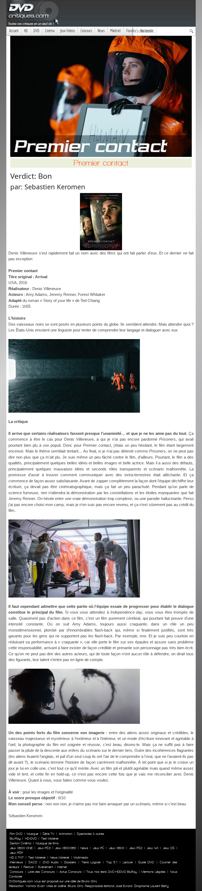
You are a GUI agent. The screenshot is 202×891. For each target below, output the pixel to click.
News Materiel (59, 857)
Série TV (48, 833)
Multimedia (81, 857)
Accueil (13, 30)
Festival (29, 867)
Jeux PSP (16, 852)
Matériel (115, 30)
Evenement (45, 867)
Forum (130, 30)
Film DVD (16, 833)
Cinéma (49, 30)
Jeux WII (152, 848)
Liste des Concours (41, 871)
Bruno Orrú (75, 886)
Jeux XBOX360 (65, 848)
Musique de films (47, 843)
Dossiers (70, 862)
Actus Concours (70, 871)
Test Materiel (49, 838)
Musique (32, 833)
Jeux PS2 (135, 848)
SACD (32, 862)
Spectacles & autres (90, 833)
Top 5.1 (111, 862)
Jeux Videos (67, 30)
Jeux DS (168, 848)
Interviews (16, 862)
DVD (36, 30)
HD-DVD (31, 838)
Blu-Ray (15, 838)
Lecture (128, 862)
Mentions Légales (153, 871)
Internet (62, 867)
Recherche (147, 30)
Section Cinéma (20, 843)
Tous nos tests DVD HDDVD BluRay (111, 871)
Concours (86, 30)
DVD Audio (51, 862)
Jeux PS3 (43, 848)
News (101, 30)
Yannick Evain (35, 886)
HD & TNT (17, 857)
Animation (65, 833)
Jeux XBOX (116, 848)
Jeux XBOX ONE (21, 848)
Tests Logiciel (91, 862)
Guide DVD (146, 862)
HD (26, 30)
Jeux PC (98, 848)
